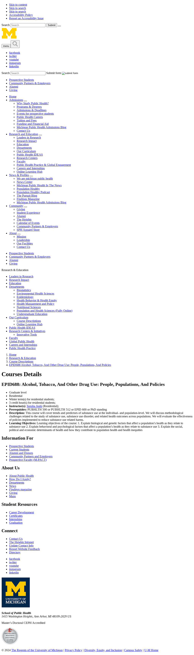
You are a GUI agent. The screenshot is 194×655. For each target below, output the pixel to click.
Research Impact (27, 141)
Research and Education (23, 134)
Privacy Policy (73, 650)
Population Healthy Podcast (33, 192)
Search (6, 25)
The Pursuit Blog (27, 195)
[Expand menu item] (25, 101)
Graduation (16, 522)
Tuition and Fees (27, 120)
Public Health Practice (22, 348)
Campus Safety (133, 650)
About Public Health (21, 475)
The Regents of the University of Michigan (37, 650)
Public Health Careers (30, 117)
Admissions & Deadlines (31, 110)
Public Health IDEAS (30, 154)
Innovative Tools (27, 334)
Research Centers (27, 158)
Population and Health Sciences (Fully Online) (44, 310)
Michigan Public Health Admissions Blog (41, 127)
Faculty (21, 161)
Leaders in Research (29, 137)
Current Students (19, 449)
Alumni (13, 86)
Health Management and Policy (35, 303)
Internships (15, 519)
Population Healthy (28, 188)
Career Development (21, 512)
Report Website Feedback (24, 549)
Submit (52, 25)
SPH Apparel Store (28, 229)
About (13, 233)
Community (16, 205)
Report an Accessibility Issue (26, 18)
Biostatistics (24, 290)
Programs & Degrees (29, 106)
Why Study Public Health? (33, 103)
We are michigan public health (35, 178)
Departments (24, 147)
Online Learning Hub (29, 171)
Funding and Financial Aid (33, 123)
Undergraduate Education (32, 314)
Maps (12, 496)
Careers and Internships (31, 168)
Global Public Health (21, 341)
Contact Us (23, 130)
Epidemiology (25, 297)
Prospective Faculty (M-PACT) (28, 459)
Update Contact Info (21, 545)
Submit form (53, 73)
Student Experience (28, 212)
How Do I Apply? (20, 479)
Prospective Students (21, 79)
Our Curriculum (26, 151)
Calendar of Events (28, 223)
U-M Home (151, 650)
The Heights (24, 219)
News (12, 486)
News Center (24, 182)
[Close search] (59, 26)
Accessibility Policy (21, 15)
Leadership (23, 240)
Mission (21, 236)
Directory (14, 552)
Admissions (16, 100)
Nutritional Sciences (29, 307)
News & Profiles (19, 175)
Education (23, 144)
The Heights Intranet (21, 542)
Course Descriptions (29, 320)
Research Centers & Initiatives (27, 331)
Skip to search (17, 8)
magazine (20, 489)
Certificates (16, 515)
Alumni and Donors (21, 453)
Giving (13, 90)
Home (12, 96)
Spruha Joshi (34, 406)
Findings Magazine (28, 199)
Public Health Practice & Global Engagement (44, 164)
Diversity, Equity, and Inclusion (103, 650)
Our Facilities (25, 243)
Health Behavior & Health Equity (37, 300)
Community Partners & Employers (29, 83)
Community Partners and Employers (30, 456)
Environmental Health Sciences (35, 293)
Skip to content (18, 4)
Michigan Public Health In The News (39, 185)
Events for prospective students (35, 113)
